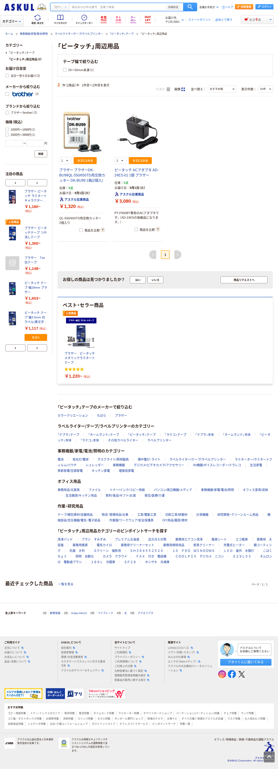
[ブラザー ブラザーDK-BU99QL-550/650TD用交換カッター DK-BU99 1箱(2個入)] (83, 132)
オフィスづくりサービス (133, 724)
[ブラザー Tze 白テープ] (13, 263)
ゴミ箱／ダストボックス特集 (25, 718)
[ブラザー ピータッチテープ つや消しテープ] (13, 233)
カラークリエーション (73, 415)
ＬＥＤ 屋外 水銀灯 (239, 550)
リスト (161, 89)
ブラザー (121, 415)
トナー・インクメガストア (45, 713)
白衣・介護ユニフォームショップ (69, 724)
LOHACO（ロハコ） (178, 647)
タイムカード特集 (103, 713)
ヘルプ (229, 7)
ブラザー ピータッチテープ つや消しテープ (36, 232)
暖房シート (219, 539)
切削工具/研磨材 (176, 514)
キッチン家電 (101, 470)
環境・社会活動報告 (72, 657)
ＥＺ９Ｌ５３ (242, 556)
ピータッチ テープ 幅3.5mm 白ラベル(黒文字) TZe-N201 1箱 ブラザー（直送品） (36, 317)
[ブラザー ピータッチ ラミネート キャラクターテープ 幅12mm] (13, 197)
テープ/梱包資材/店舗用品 (75, 514)
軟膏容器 (55, 613)
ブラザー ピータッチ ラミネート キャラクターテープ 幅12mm (36, 196)
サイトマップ (122, 647)
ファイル (95, 490)
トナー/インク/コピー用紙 (127, 490)
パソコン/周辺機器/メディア (173, 490)
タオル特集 (103, 718)
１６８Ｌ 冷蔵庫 (103, 562)
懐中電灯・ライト (149, 459)
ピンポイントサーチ (164, 724)
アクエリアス (145, 613)
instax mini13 (79, 613)
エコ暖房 (242, 539)
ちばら (101, 415)
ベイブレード (105, 613)
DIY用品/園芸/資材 (174, 520)
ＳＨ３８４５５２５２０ (146, 550)
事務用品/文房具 (69, 490)
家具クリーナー (204, 545)
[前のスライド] (15, 182)
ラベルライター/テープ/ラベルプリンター (79, 33)
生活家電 (256, 465)
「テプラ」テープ (68, 434)
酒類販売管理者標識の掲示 (130, 675)
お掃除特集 (52, 718)
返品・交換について (15, 661)
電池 (61, 459)
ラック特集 (247, 713)
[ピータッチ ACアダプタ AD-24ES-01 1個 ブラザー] (138, 132)
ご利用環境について (126, 661)
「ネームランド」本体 (237, 434)
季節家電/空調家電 (70, 470)
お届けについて (13, 652)
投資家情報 (67, 652)
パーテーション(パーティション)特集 (198, 713)
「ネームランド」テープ (103, 434)
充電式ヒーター (234, 545)
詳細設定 (173, 7)
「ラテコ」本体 (89, 440)
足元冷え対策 (157, 539)
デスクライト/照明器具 (113, 459)
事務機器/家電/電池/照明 (34, 33)
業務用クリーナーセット (137, 545)
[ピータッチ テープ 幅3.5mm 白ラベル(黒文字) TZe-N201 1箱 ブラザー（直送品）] (13, 318)
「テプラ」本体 (204, 434)
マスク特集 (233, 718)
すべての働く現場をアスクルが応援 (202, 718)
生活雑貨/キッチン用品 (81, 495)
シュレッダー (95, 465)
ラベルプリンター (159, 440)
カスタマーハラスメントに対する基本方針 (83, 663)
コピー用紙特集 (17, 713)
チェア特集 (230, 713)
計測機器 (202, 514)
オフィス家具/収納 (255, 490)
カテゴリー (10, 21)
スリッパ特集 (85, 718)
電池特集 (84, 713)
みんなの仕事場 (177, 657)
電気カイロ (104, 545)
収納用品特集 (15, 724)
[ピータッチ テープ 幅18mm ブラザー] (13, 289)
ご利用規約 (120, 652)
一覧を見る (65, 584)
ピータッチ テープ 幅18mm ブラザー (36, 287)
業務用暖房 (80, 545)
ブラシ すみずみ (94, 539)
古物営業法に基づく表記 (128, 671)
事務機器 (119, 465)
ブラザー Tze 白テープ (36, 260)
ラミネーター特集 (128, 713)
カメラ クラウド (115, 556)
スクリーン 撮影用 (107, 550)
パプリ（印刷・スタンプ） (181, 652)
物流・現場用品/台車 (115, 514)
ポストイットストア (103, 724)
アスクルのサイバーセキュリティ (80, 670)
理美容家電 (126, 470)
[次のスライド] (37, 182)
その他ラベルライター (123, 440)
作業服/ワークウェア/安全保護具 (131, 520)
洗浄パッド (65, 539)
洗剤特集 (68, 718)
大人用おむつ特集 (255, 718)
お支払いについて (14, 657)
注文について (12, 647)
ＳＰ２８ (130, 562)
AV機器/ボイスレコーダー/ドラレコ (217, 465)
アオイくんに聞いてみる (246, 662)
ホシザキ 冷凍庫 (157, 562)
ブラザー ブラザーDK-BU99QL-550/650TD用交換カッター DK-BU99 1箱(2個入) (82, 175)
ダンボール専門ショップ (128, 718)
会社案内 (66, 647)
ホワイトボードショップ (157, 713)
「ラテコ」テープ (175, 434)
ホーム (9, 33)
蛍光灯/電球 (81, 459)
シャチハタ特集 (37, 724)
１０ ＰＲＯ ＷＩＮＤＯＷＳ (193, 550)
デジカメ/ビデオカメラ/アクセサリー (159, 465)
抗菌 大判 (77, 550)
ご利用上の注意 (123, 666)
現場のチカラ (155, 718)
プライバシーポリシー (127, 657)
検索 (190, 7)
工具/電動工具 (146, 514)
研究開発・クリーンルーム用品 (237, 514)
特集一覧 (185, 724)
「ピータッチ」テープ (122, 33)
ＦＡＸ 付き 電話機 (151, 556)
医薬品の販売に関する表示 (130, 680)
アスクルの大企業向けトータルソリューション (190, 668)
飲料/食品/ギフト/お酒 (121, 495)
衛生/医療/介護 (155, 495)
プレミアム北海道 (127, 539)
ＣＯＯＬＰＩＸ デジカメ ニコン (199, 556)
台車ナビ (172, 718)
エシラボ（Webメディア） (182, 661)
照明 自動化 (85, 556)
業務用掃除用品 (173, 545)
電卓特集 (69, 713)
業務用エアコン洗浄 (189, 539)
